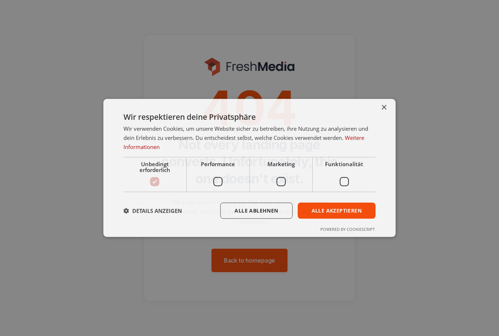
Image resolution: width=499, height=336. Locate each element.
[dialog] (249, 168)
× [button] (383, 107)
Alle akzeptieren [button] (337, 210)
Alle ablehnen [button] (256, 210)
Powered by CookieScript (347, 229)
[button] (152, 211)
